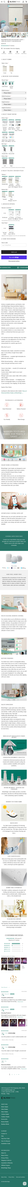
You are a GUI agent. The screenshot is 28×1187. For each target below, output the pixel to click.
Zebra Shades (4, 1109)
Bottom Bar (5, 189)
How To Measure (5, 1141)
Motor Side (4, 156)
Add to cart (14, 252)
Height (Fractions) (6, 107)
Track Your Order (5, 1138)
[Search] (5, 1)
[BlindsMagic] (14, 2)
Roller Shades (4, 1106)
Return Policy (4, 1155)
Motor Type (5, 118)
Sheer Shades (4, 1111)
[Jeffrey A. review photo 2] (13, 1023)
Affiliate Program (5, 1165)
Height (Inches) (5, 102)
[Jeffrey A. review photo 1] (5, 1023)
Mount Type (5, 80)
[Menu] (1, 1)
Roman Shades (5, 1121)
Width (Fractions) (6, 96)
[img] (4, 991)
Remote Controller (6, 207)
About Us (3, 1153)
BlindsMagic (7, 1181)
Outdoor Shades (5, 1116)
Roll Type (4, 144)
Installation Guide (5, 1143)
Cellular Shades (5, 1114)
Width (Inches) (5, 90)
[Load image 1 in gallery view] (14, 18)
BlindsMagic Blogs (6, 1167)
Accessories (4, 1119)
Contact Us (4, 1133)
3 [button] (14, 1074)
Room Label (5, 242)
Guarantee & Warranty (7, 1163)
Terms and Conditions (20, 1177)
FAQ (2, 1136)
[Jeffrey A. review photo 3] (22, 1023)
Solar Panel (4, 223)
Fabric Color (5, 63)
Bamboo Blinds (5, 1124)
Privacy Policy (4, 1158)
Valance (4, 174)
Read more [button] (20, 1001)
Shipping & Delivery (6, 1160)
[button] (5, 45)
